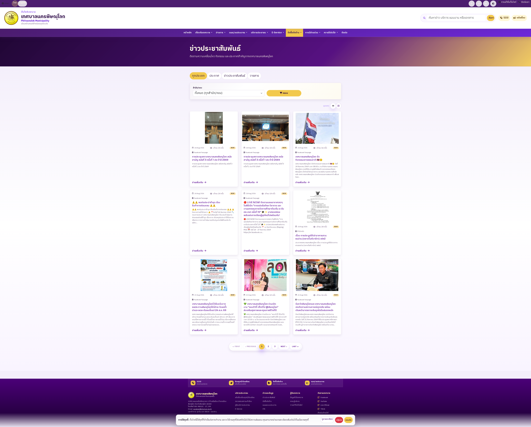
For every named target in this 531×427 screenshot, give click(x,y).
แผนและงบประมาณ (269, 405)
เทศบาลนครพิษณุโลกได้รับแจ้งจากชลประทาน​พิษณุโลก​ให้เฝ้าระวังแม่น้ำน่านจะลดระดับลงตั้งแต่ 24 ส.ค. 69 (209, 307)
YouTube (323, 401)
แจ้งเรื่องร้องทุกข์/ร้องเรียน (244, 397)
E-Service (238, 409)
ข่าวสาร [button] (220, 32)
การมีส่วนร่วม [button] (312, 32)
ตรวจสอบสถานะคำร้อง (243, 401)
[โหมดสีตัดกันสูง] (493, 4)
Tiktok (322, 409)
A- (472, 3)
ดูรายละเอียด (327, 419)
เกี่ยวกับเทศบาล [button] (203, 32)
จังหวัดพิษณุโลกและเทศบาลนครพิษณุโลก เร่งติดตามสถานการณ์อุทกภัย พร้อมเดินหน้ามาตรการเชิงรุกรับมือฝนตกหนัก (315, 307)
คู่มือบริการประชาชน (242, 405)
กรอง (285, 93)
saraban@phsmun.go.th (202, 409)
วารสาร (254, 75)
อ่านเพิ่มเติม (198, 182)
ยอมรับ (348, 420)
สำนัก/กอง (197, 87)
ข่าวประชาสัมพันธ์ (234, 75)
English (22, 2)
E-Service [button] (277, 32)
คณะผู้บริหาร (295, 401)
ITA (264, 409)
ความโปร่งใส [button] (330, 32)
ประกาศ (214, 75)
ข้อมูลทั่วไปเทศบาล (296, 397)
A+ (486, 3)
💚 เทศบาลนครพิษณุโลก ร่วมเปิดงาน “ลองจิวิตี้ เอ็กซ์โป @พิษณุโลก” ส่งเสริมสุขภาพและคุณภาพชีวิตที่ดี (261, 307)
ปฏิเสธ (339, 420)
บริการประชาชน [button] (258, 32)
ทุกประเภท (198, 75)
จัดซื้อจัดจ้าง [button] (294, 32)
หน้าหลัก (188, 32)
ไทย (15, 2)
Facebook (324, 397)
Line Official (324, 405)
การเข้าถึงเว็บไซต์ (508, 2)
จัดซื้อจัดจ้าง (267, 401)
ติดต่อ (344, 32)
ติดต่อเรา (525, 2)
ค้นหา (491, 18)
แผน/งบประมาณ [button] (237, 32)
